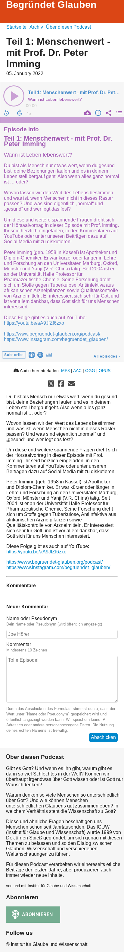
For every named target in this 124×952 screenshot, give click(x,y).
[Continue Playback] (13, 96)
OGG (90, 370)
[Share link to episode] (108, 112)
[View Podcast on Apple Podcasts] (32, 354)
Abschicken (103, 737)
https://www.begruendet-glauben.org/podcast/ (52, 333)
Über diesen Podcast (68, 27)
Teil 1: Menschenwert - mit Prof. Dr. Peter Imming (58, 141)
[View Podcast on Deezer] (49, 354)
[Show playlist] (118, 112)
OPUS (104, 370)
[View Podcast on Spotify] (40, 354)
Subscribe (14, 355)
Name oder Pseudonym (31, 618)
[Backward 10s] (6, 112)
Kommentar (18, 644)
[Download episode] (87, 112)
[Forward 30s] (20, 112)
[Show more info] (97, 112)
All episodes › (107, 356)
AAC (77, 370)
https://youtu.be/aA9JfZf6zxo (34, 323)
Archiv (36, 27)
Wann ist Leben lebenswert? (38, 155)
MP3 (65, 370)
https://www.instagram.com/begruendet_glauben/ (56, 339)
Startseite (16, 27)
